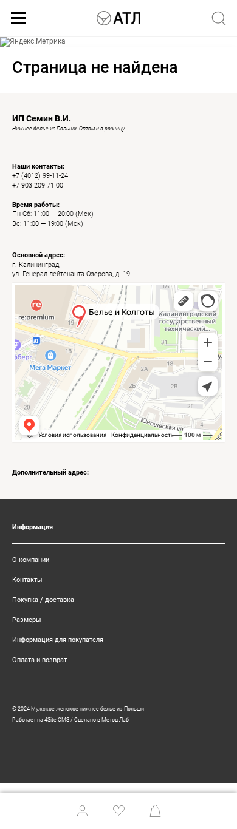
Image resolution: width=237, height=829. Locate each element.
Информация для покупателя (57, 640)
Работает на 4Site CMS (40, 720)
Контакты (27, 580)
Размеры (26, 620)
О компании (30, 560)
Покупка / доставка (43, 600)
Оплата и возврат (39, 660)
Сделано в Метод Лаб (101, 720)
